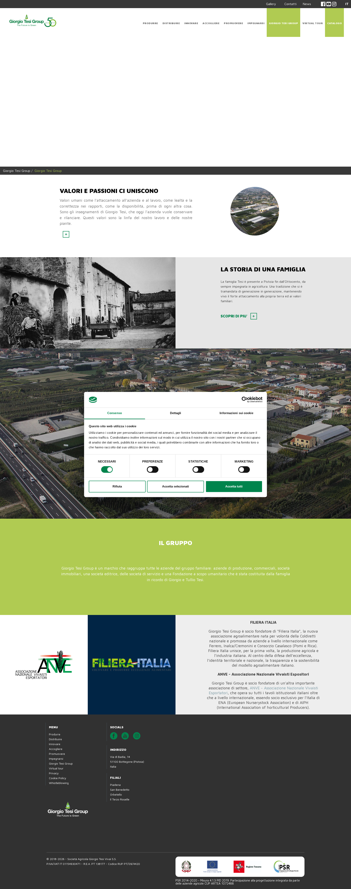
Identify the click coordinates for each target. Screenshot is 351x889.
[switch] (152, 469)
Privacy (54, 751)
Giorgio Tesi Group (283, 23)
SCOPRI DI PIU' (234, 306)
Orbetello (116, 773)
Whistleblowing (59, 761)
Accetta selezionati (175, 486)
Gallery (271, 4)
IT (347, 4)
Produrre (150, 23)
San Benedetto (119, 768)
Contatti (290, 4)
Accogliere (211, 23)
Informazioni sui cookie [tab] (236, 413)
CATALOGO (334, 23)
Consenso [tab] (114, 413)
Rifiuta (117, 486)
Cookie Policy (57, 756)
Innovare (191, 23)
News (307, 4)
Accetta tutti (234, 486)
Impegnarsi (255, 23)
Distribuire (171, 23)
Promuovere (233, 23)
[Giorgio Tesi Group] (32, 20)
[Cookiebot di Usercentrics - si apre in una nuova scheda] (244, 400)
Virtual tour (312, 23)
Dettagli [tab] (175, 413)
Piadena (115, 763)
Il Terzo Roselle (119, 778)
